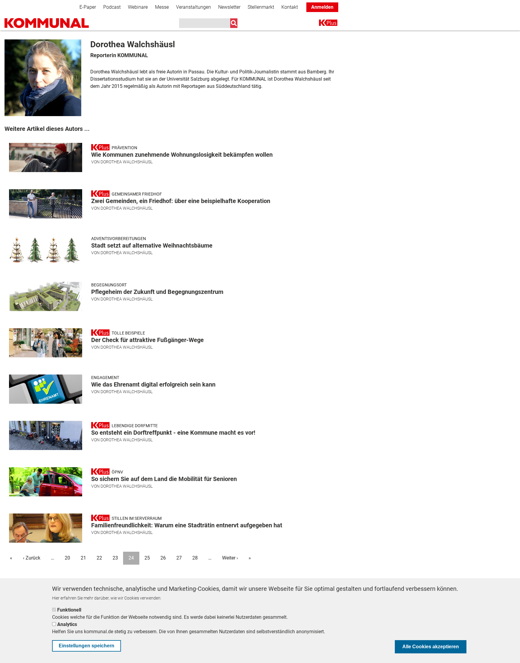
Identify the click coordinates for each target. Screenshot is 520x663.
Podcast (112, 7)
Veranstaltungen (193, 7)
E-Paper (87, 7)
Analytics (67, 624)
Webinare (138, 7)
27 (179, 558)
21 (83, 558)
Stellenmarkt (261, 7)
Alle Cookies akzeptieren (430, 646)
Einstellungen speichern (86, 645)
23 (115, 558)
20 (67, 558)
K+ (322, 23)
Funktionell (69, 610)
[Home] (47, 23)
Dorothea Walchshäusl (127, 161)
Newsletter (229, 7)
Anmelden (322, 7)
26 (163, 558)
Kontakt (289, 7)
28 (195, 558)
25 (147, 558)
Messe (162, 7)
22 (99, 558)
